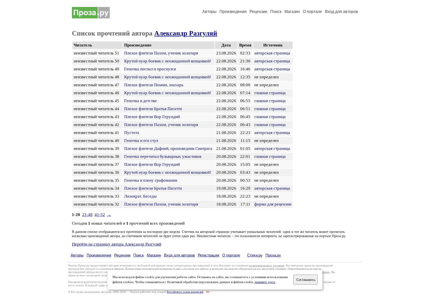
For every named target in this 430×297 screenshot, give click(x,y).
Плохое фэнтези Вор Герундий (152, 116)
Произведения (233, 11)
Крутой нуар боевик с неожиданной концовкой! (167, 61)
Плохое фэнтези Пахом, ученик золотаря (161, 53)
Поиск (275, 11)
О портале (231, 255)
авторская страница (272, 53)
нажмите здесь (265, 282)
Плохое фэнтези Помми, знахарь (153, 85)
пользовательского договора (266, 265)
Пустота (131, 132)
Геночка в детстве (140, 100)
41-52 (100, 214)
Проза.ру (273, 255)
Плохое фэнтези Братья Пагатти (153, 108)
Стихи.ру (255, 255)
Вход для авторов (341, 11)
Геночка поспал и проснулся (150, 69)
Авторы (209, 11)
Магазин (292, 11)
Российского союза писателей (185, 292)
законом (119, 268)
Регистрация (208, 255)
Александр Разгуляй (185, 33)
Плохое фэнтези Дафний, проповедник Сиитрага (168, 148)
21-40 (87, 214)
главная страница (270, 92)
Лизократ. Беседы (140, 196)
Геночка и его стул (141, 140)
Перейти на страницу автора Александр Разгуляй (116, 244)
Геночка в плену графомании (150, 180)
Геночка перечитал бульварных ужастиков (162, 156)
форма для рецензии (272, 204)
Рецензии (258, 11)
